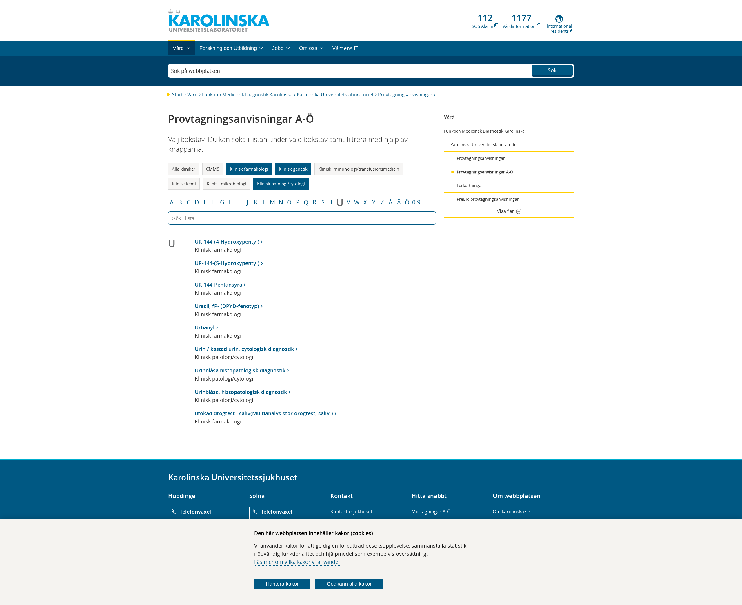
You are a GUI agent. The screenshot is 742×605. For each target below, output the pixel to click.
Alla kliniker (183, 169)
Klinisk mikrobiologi (226, 183)
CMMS (212, 169)
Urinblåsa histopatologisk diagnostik (240, 370)
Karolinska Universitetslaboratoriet (335, 94)
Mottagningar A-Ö (431, 511)
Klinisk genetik (293, 169)
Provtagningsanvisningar (405, 94)
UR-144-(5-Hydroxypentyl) (227, 263)
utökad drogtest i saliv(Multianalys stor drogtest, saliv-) (264, 413)
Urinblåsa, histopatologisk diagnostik (241, 391)
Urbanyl (204, 327)
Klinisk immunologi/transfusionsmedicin (358, 169)
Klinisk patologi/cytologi (281, 183)
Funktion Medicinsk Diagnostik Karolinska (247, 94)
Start (177, 94)
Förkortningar (470, 185)
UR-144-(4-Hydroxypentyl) (227, 241)
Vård (192, 94)
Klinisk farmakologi (249, 169)
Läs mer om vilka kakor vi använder (297, 561)
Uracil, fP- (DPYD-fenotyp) (227, 305)
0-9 (416, 202)
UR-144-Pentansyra (218, 284)
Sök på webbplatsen (195, 70)
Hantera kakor (282, 584)
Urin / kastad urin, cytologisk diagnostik (244, 348)
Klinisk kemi (184, 183)
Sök (552, 70)
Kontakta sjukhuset (351, 511)
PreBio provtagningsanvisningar (488, 199)
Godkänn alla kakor (349, 584)
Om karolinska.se (511, 511)
